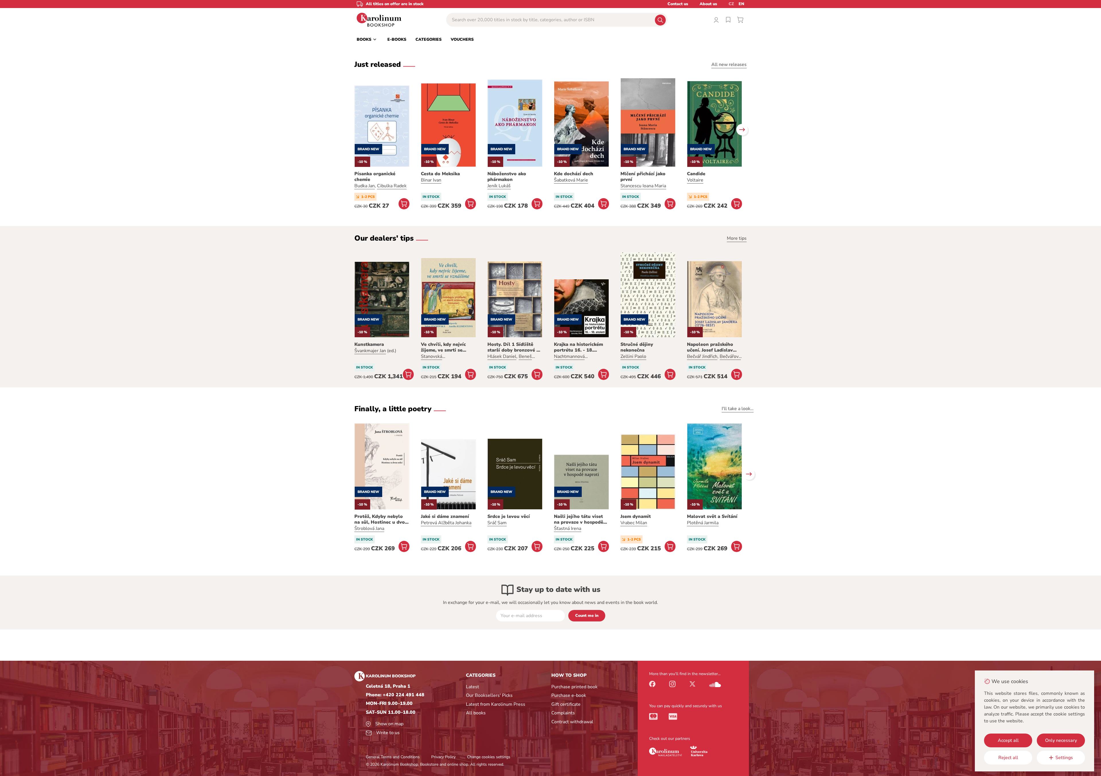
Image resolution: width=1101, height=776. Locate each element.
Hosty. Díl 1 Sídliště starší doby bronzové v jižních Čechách (513, 347)
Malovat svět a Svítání (712, 516)
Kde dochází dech (573, 174)
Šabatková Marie (571, 180)
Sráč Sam (497, 523)
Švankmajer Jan (370, 351)
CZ (731, 4)
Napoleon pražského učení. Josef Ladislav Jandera (710, 347)
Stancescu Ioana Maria (643, 186)
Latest (472, 687)
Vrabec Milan (633, 523)
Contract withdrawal (572, 722)
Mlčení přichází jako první (642, 176)
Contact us (677, 4)
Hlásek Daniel (501, 356)
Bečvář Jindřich (702, 356)
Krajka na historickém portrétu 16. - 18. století (578, 347)
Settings (1064, 757)
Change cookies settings (488, 757)
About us (708, 4)
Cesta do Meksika (440, 174)
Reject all (1008, 757)
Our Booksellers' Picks (489, 695)
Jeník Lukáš (499, 186)
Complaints (563, 713)
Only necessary (1061, 740)
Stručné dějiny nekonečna (636, 347)
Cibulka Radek (392, 186)
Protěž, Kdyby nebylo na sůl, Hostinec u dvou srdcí (381, 519)
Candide (696, 174)
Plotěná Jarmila (703, 523)
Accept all (1008, 740)
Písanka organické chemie (374, 176)
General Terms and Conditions (393, 757)
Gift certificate (566, 704)
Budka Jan (364, 186)
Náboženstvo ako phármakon (506, 176)
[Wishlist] (728, 20)
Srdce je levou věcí (508, 516)
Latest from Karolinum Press (495, 704)
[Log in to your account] (716, 20)
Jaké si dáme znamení (445, 516)
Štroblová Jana (369, 528)
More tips (737, 238)
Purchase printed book (574, 687)
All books (476, 713)
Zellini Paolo (633, 356)
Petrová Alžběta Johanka (446, 523)
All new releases (729, 64)
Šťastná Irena (567, 528)
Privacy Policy (443, 757)
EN (741, 4)
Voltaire (695, 180)
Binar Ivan (431, 180)
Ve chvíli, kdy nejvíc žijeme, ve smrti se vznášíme (443, 347)
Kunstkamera (369, 344)
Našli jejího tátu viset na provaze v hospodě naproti (578, 519)
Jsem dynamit (635, 516)
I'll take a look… (737, 408)
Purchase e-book (568, 695)
